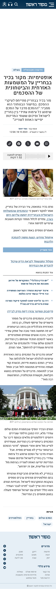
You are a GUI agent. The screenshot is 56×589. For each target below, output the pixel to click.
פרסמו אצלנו (31, 571)
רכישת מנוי (45, 578)
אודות (47, 574)
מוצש (34, 554)
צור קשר (46, 571)
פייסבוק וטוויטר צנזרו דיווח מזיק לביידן (30, 311)
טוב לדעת (19, 557)
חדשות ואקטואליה (33, 70)
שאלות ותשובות (19, 573)
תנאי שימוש (31, 578)
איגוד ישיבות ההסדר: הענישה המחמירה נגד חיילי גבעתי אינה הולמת (28, 292)
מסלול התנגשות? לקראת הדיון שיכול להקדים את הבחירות (32, 263)
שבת (34, 557)
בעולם (16, 70)
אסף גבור (33, 128)
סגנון (21, 551)
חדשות (47, 551)
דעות (48, 554)
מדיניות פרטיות (30, 574)
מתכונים (19, 554)
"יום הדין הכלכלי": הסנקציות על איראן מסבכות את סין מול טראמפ (29, 282)
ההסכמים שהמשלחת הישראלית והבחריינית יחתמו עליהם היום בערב (28, 215)
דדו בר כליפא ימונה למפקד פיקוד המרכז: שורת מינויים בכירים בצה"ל (27, 302)
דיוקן (34, 551)
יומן (48, 557)
